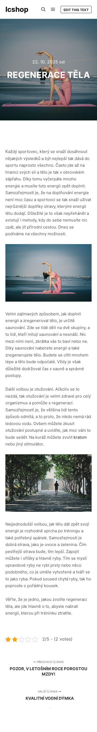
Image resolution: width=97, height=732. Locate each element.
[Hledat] (43, 9)
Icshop (16, 9)
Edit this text (76, 10)
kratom (80, 437)
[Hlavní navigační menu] (53, 9)
